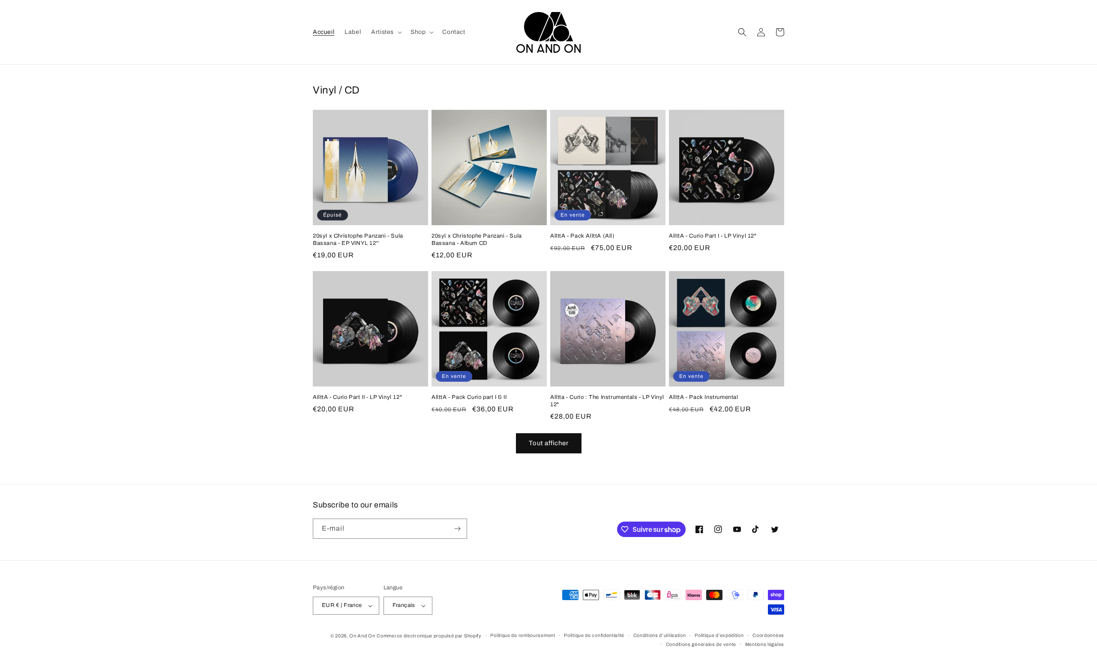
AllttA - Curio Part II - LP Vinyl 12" (357, 397)
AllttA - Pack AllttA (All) (582, 236)
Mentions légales (764, 644)
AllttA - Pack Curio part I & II (469, 397)
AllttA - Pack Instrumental (703, 397)
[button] (385, 32)
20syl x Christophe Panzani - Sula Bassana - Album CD (477, 239)
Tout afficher (549, 443)
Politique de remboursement (522, 635)
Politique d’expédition (719, 635)
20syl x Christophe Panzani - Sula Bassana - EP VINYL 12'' (358, 239)
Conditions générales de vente (701, 644)
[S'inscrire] (457, 529)
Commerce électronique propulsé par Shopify (429, 635)
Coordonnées (768, 635)
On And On (362, 635)
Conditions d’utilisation (659, 635)
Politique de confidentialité (594, 635)
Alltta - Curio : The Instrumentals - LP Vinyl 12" (607, 400)
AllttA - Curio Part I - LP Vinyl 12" (713, 236)
